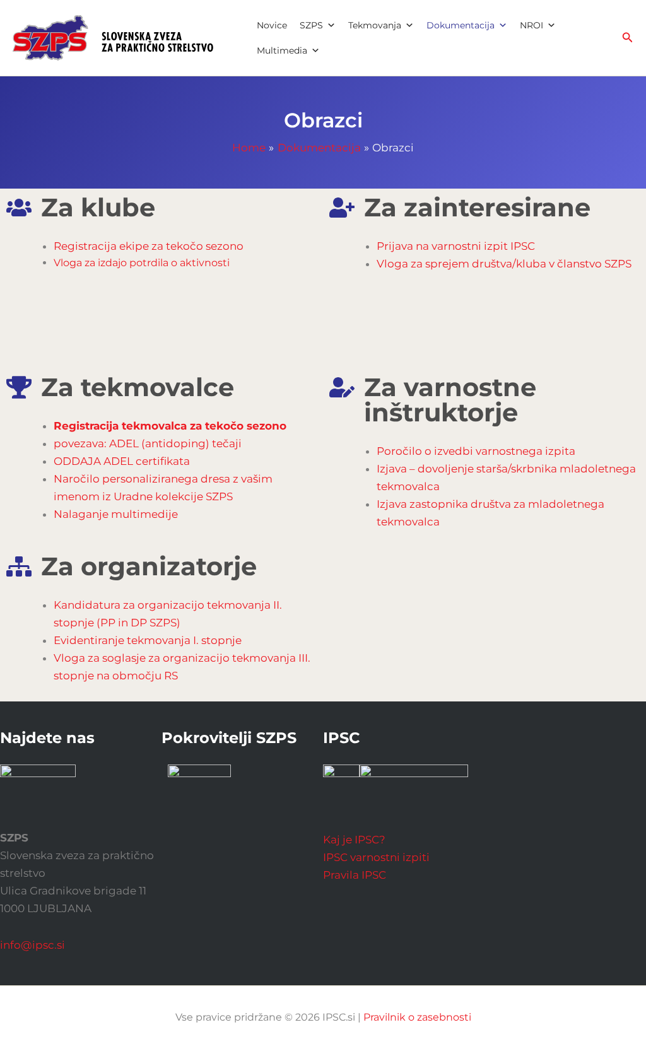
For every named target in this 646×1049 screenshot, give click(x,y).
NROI (531, 25)
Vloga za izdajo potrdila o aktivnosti (142, 263)
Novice (272, 25)
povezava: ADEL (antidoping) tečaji (148, 443)
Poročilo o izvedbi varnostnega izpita (476, 451)
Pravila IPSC (354, 875)
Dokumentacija (460, 25)
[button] (627, 38)
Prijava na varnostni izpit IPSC (456, 246)
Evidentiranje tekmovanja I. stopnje (148, 640)
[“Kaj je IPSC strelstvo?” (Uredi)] (414, 787)
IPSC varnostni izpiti (376, 857)
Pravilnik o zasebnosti (417, 1017)
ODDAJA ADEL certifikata (122, 461)
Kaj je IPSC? (354, 839)
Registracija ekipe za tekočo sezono (149, 246)
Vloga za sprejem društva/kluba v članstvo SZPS (504, 263)
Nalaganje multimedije (116, 514)
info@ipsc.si (32, 945)
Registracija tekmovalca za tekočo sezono (170, 425)
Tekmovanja (374, 25)
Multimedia (282, 50)
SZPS (311, 25)
